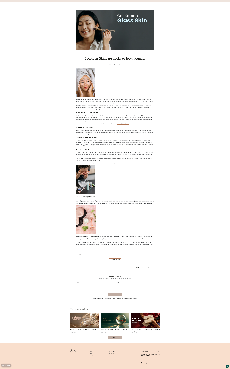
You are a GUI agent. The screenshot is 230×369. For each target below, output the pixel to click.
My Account (111, 351)
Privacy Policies (113, 358)
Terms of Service (130, 298)
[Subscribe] (159, 351)
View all (115, 337)
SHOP (91, 351)
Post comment (115, 294)
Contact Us (111, 353)
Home (113, 53)
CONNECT (92, 355)
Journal (116, 53)
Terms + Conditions (113, 360)
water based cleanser (91, 156)
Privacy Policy (120, 298)
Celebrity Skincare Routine (123, 123)
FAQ (110, 355)
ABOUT (91, 353)
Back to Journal (116, 259)
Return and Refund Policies (115, 357)
